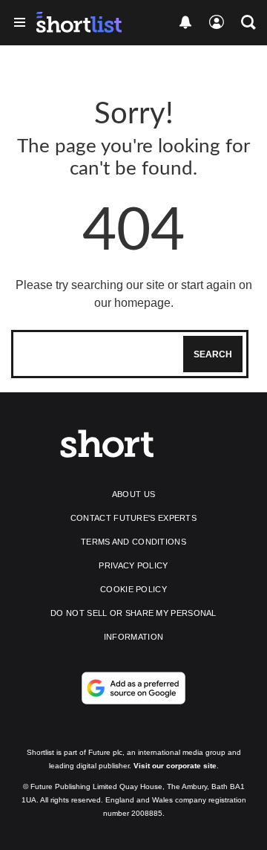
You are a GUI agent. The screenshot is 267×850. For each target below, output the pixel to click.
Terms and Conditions (133, 541)
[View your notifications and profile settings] (185, 22)
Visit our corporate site (175, 766)
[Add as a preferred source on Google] (133, 688)
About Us (133, 494)
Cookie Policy (133, 589)
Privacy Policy (133, 565)
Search (213, 354)
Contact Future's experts (133, 517)
